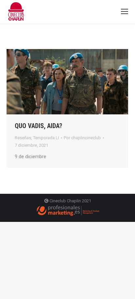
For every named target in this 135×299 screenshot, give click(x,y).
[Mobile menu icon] (124, 11)
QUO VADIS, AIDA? (38, 126)
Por (82, 137)
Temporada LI (46, 137)
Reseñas (23, 137)
